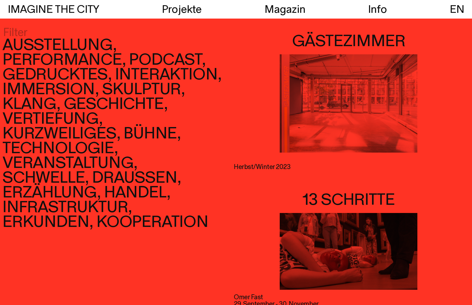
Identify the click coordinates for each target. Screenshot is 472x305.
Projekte (182, 9)
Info (377, 9)
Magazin (284, 9)
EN (457, 9)
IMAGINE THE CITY (53, 9)
